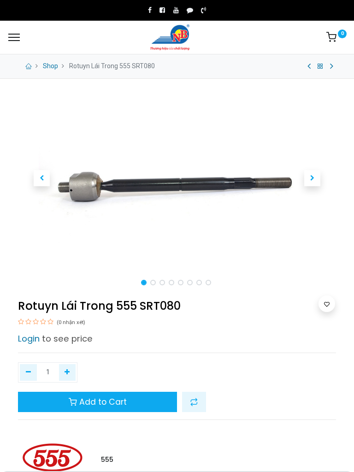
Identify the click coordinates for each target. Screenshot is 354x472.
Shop (50, 66)
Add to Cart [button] (102, 401)
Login (29, 338)
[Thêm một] (67, 372)
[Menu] (14, 37)
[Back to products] (320, 66)
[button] (42, 178)
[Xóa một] (28, 372)
